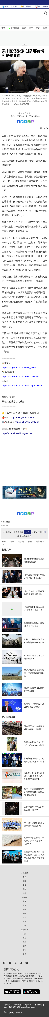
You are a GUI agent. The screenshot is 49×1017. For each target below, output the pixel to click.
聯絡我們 (17, 1005)
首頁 (4, 28)
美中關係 (40, 541)
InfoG (24, 897)
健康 (24, 922)
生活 (24, 918)
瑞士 (4, 544)
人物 (24, 913)
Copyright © (8, 1007)
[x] (21, 962)
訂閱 (44, 532)
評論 (24, 909)
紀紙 (24, 934)
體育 (24, 938)
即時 (24, 28)
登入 (28, 532)
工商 (24, 954)
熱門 (31, 28)
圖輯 (24, 950)
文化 (24, 926)
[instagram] (5, 962)
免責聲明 (28, 1005)
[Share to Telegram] (25, 121)
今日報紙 (24, 873)
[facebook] (10, 962)
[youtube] (27, 962)
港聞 (38, 28)
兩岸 (45, 28)
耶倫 (30, 541)
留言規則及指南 (4, 525)
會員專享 (15, 28)
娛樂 (24, 946)
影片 (24, 877)
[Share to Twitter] (21, 121)
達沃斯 (21, 541)
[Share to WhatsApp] (29, 121)
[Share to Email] (32, 121)
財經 (24, 893)
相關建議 (7, 1005)
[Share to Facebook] (18, 121)
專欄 (24, 901)
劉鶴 (12, 541)
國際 (24, 889)
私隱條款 (38, 1005)
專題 (24, 905)
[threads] (16, 962)
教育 (24, 942)
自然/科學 (24, 930)
